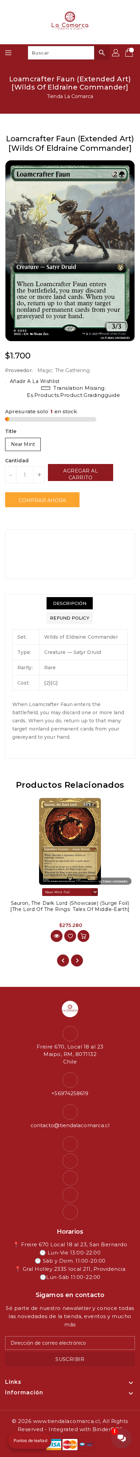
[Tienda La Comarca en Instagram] (70, 1161)
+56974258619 (69, 1093)
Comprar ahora (42, 500)
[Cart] (130, 53)
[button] (29, 1440)
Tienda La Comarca (70, 96)
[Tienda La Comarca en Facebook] (70, 1144)
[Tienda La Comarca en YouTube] (70, 1178)
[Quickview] (57, 936)
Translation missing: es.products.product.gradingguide (73, 391)
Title (11, 431)
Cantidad (17, 460)
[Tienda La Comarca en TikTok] (70, 1212)
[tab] (69, 603)
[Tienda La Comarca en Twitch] (70, 1195)
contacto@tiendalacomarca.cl (70, 1125)
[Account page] (116, 53)
